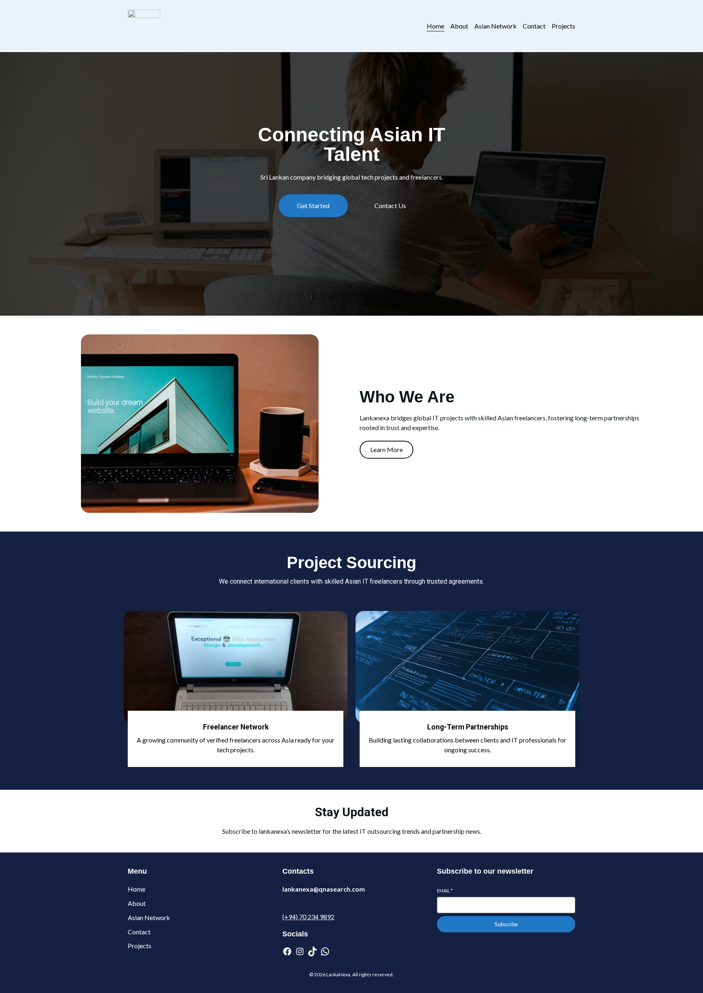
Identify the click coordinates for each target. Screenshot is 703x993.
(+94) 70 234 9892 (308, 917)
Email (445, 890)
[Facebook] (287, 951)
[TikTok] (312, 951)
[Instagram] (300, 951)
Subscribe (506, 924)
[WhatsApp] (325, 951)
